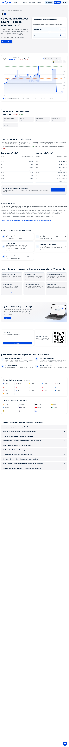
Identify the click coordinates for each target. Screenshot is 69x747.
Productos (31, 2)
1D (43, 58)
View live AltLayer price (30, 292)
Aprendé (23, 2)
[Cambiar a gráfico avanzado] (64, 58)
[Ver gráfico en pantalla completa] (64, 61)
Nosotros (39, 2)
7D (45, 58)
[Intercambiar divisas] (49, 32)
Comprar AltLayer (6, 42)
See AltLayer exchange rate (9, 292)
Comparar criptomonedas (45, 220)
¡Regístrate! (7, 318)
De (34, 28)
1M (48, 58)
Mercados (16, 2)
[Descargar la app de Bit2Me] (65, 2)
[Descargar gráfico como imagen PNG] (60, 61)
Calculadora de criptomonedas (12, 10)
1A (54, 58)
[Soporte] (65, 744)
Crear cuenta (17, 343)
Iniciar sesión (49, 2)
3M (51, 58)
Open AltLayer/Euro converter (54, 292)
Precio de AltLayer (6, 220)
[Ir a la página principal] (6, 2)
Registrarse (57, 2)
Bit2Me (2, 10)
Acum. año (58, 58)
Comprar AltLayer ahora (58, 190)
